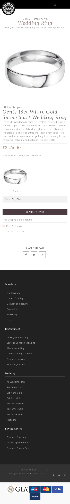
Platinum (11, 419)
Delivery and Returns (17, 303)
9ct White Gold (14, 392)
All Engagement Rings (18, 337)
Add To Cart (36, 212)
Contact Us (12, 309)
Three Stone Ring (15, 348)
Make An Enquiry (13, 226)
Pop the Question (16, 364)
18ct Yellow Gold (15, 403)
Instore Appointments (18, 442)
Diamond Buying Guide (19, 448)
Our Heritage (13, 293)
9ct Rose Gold (14, 398)
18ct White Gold (15, 408)
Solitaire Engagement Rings (21, 342)
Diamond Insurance (17, 359)
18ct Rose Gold (15, 414)
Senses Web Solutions (33, 474)
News (9, 320)
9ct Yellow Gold (15, 387)
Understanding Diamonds (20, 353)
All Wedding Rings (16, 381)
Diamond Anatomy (16, 437)
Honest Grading (15, 298)
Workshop (12, 314)
